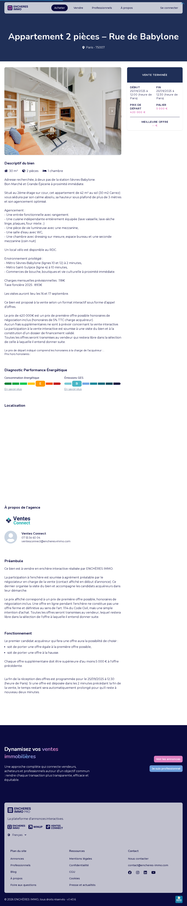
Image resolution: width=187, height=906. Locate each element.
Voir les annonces (168, 759)
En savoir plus (13, 389)
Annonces (17, 858)
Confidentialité (79, 865)
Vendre (78, 8)
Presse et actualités (82, 885)
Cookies (74, 878)
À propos (127, 8)
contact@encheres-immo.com (148, 865)
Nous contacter (138, 858)
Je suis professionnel (166, 768)
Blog (13, 871)
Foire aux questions (23, 885)
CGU (72, 871)
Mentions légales (80, 858)
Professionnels (102, 8)
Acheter (59, 8)
